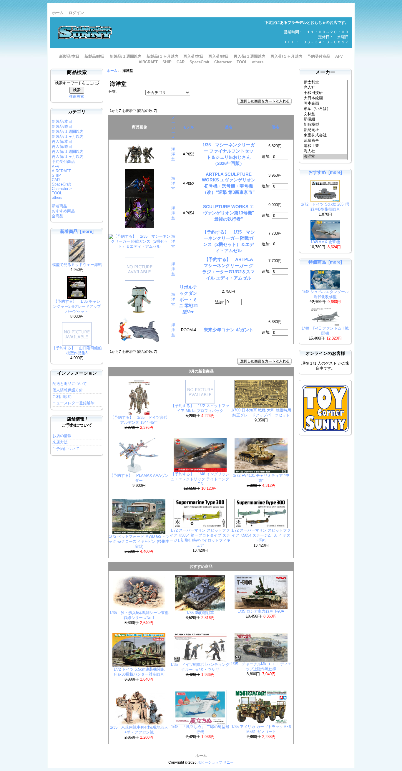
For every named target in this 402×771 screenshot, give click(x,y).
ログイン (76, 13)
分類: (113, 92)
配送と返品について (69, 383)
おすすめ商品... (65, 211)
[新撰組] (325, 119)
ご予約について (65, 448)
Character (223, 62)
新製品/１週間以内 (126, 56)
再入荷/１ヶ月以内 (286, 56)
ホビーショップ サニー (215, 762)
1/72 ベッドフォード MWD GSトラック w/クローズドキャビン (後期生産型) (139, 541)
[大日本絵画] (325, 98)
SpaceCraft (199, 62)
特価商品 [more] (325, 261)
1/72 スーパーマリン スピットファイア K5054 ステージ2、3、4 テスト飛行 (261, 535)
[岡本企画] (325, 103)
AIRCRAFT (148, 62)
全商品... (59, 216)
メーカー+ (173, 127)
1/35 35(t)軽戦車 (200, 612)
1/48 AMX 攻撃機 (325, 242)
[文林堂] (325, 114)
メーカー (325, 72)
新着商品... (61, 206)
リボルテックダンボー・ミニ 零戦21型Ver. (188, 299)
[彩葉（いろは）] (325, 109)
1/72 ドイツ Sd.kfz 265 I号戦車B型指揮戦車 (325, 206)
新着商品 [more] (77, 231)
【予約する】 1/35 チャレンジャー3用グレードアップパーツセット (77, 306)
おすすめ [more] (325, 172)
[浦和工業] (325, 146)
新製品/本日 (69, 56)
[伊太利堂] (325, 82)
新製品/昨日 (94, 56)
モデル (188, 127)
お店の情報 (62, 436)
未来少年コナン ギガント (228, 329)
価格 (275, 127)
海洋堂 (173, 154)
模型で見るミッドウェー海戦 (77, 264)
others (257, 62)
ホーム (58, 13)
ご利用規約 (62, 396)
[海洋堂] (325, 156)
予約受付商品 (318, 56)
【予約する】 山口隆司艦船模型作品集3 (77, 350)
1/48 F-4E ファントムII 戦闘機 (325, 330)
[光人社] (325, 87)
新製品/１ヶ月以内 (162, 56)
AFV (339, 56)
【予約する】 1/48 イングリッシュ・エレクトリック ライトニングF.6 (200, 479)
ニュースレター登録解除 (73, 403)
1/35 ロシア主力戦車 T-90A (261, 611)
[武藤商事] (325, 140)
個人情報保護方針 (67, 390)
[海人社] (325, 151)
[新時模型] (325, 125)
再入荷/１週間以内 (249, 56)
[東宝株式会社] (325, 135)
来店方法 (60, 442)
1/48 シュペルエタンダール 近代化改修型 (325, 294)
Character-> (62, 188)
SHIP (167, 62)
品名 (228, 127)
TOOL (242, 62)
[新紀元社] (325, 130)
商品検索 (77, 72)
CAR (181, 62)
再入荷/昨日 (218, 56)
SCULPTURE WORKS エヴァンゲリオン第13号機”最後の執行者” (228, 212)
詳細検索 (76, 96)
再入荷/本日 (193, 56)
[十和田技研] (325, 93)
